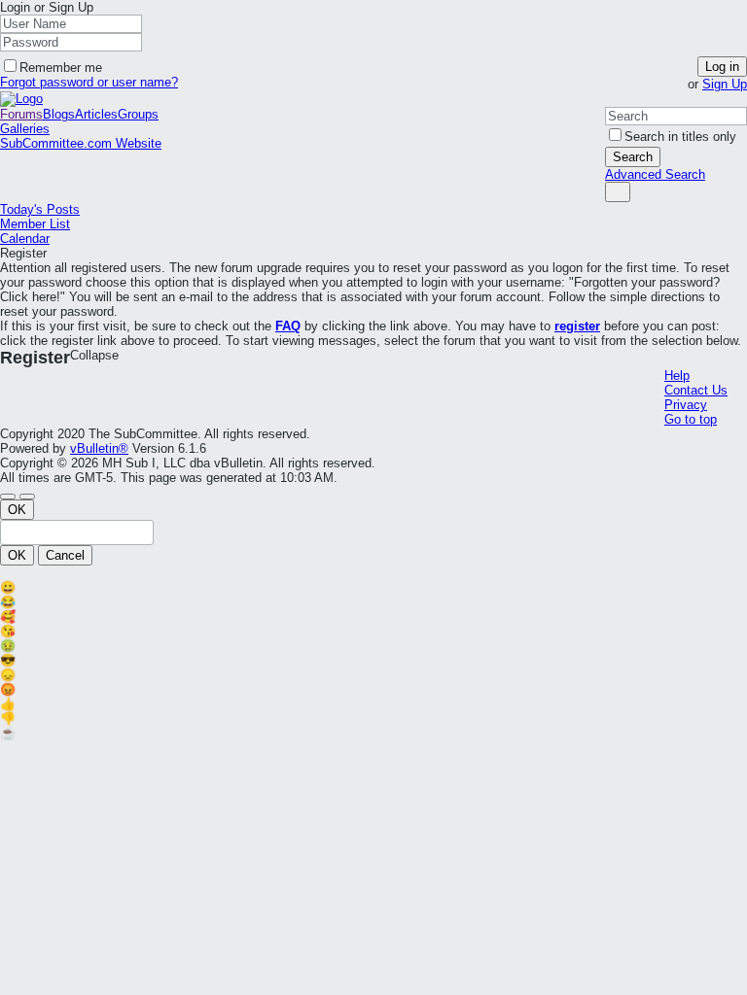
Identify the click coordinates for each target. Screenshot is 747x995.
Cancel (65, 555)
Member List (35, 224)
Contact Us (696, 390)
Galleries (25, 128)
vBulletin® (99, 448)
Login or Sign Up (46, 7)
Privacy (685, 404)
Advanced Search (655, 174)
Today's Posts (40, 209)
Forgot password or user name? (89, 82)
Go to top (690, 419)
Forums (21, 114)
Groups (138, 114)
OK (17, 509)
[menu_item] (373, 587)
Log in (722, 66)
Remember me (60, 67)
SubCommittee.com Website (80, 143)
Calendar (25, 238)
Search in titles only (680, 136)
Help (677, 375)
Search (633, 157)
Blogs (59, 114)
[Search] (617, 192)
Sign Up (724, 84)
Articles (96, 114)
